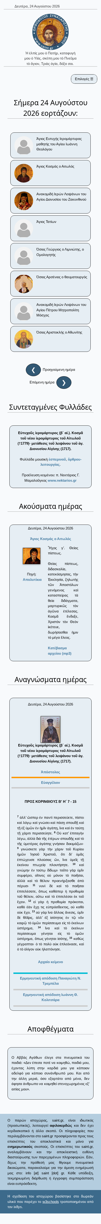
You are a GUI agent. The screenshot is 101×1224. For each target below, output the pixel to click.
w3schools (51, 1202)
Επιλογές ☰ (84, 79)
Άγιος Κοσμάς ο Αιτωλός (50, 539)
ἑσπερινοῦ (57, 459)
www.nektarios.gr (62, 480)
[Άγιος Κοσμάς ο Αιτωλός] (31, 556)
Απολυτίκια (32, 580)
